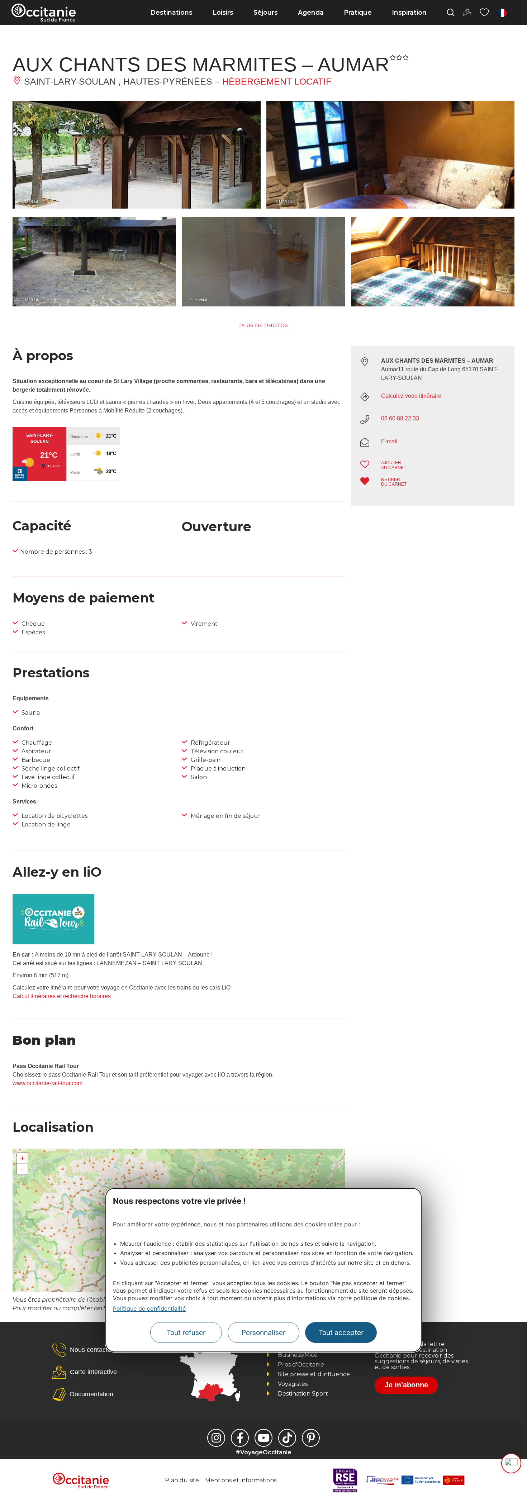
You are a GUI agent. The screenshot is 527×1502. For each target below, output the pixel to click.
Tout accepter (341, 1333)
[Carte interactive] (467, 12)
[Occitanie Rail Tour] (53, 942)
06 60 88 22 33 (400, 418)
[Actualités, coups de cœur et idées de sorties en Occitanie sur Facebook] (240, 1438)
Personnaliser (263, 1333)
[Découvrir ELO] (511, 1463)
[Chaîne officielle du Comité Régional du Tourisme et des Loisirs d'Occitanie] (263, 1438)
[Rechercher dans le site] (451, 12)
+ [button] (22, 1158)
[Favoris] (484, 12)
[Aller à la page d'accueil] (43, 13)
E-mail (389, 441)
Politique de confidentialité (149, 1308)
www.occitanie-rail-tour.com (47, 1083)
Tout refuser (186, 1333)
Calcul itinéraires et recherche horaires (62, 996)
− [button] (22, 1168)
